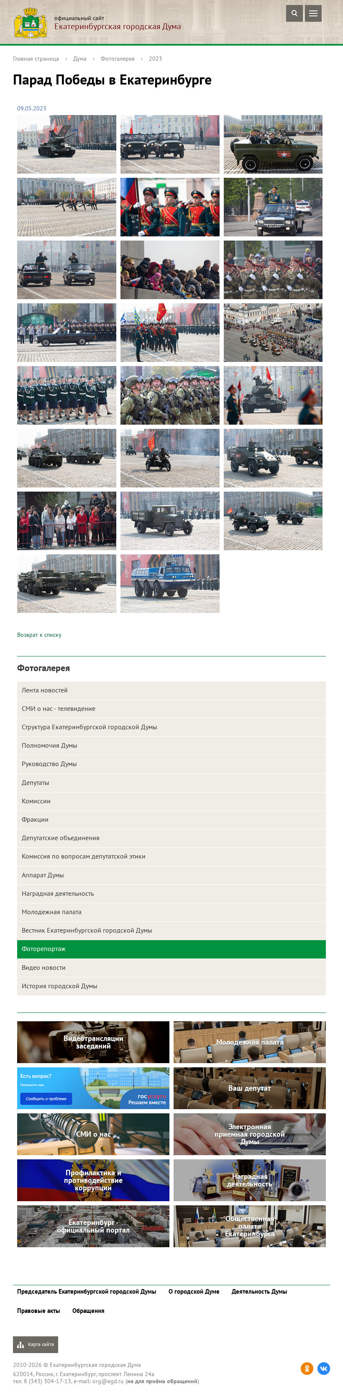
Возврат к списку (39, 634)
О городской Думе (194, 1291)
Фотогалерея (118, 58)
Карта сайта (40, 1344)
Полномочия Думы (49, 745)
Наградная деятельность (58, 893)
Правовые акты (38, 1311)
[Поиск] (294, 13)
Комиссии (36, 801)
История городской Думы (59, 986)
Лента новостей (45, 690)
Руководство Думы (49, 763)
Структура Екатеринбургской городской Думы (89, 727)
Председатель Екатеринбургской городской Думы (86, 1291)
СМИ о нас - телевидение (58, 708)
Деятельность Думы (259, 1291)
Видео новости (44, 967)
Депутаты (35, 782)
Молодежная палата (52, 911)
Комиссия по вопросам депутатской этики (84, 856)
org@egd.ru (108, 1381)
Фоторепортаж (44, 948)
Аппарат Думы (43, 875)
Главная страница (36, 58)
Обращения (88, 1311)
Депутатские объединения (61, 837)
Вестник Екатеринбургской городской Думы (87, 930)
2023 (155, 58)
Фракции (35, 819)
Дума (80, 58)
